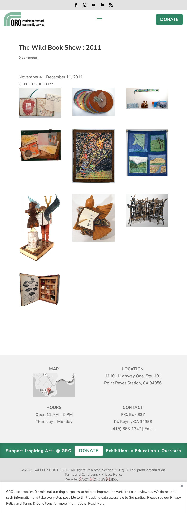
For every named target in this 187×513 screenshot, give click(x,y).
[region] (93, 497)
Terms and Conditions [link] (81, 474)
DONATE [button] (169, 19)
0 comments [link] (28, 57)
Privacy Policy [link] (112, 474)
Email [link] (149, 428)
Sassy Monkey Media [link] (100, 479)
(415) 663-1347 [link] (126, 428)
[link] (24, 19)
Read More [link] (96, 503)
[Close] (182, 486)
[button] (76, 4)
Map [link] (54, 385)
